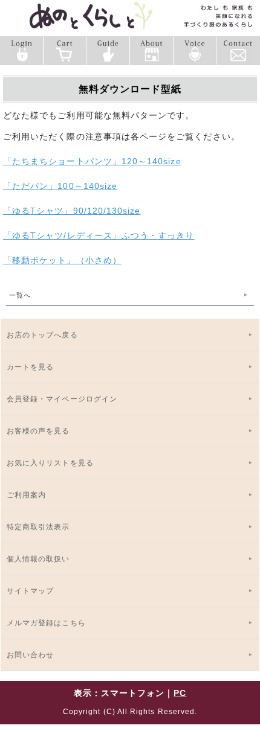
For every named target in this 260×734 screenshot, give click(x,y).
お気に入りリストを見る (50, 463)
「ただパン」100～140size (60, 186)
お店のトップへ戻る (42, 335)
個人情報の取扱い (38, 559)
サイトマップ (30, 591)
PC (180, 693)
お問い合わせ (30, 655)
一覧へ (20, 295)
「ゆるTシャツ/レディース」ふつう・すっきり (98, 235)
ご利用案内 (26, 495)
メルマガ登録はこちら (46, 623)
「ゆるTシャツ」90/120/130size (71, 210)
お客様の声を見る (38, 431)
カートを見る (30, 367)
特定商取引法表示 (38, 527)
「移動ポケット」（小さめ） (62, 260)
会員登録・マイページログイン (62, 399)
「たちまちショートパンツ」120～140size (92, 161)
